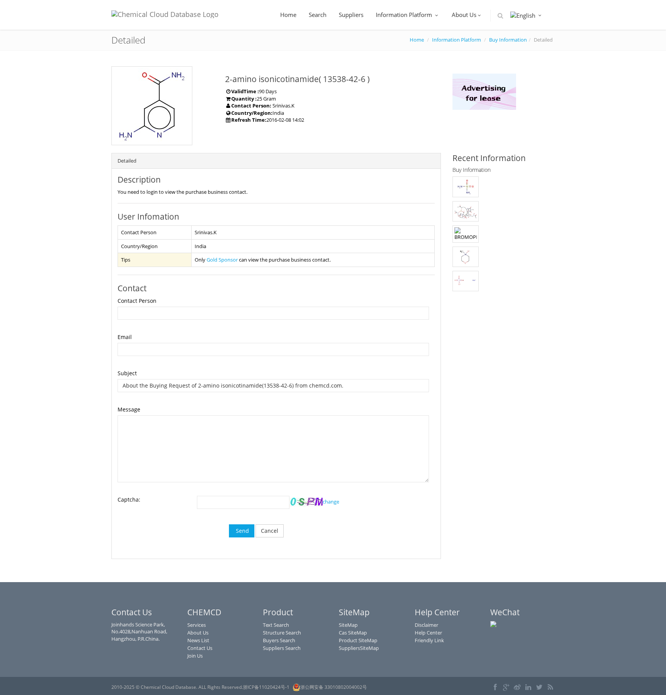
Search (317, 14)
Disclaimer (426, 624)
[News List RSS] (550, 688)
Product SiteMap (358, 640)
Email (125, 337)
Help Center (428, 632)
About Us (464, 14)
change (331, 501)
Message (129, 409)
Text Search (276, 624)
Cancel (269, 530)
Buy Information (508, 39)
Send (241, 530)
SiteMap (348, 624)
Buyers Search (279, 640)
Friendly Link (429, 640)
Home (288, 14)
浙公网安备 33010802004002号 (333, 687)
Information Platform (405, 14)
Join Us (195, 655)
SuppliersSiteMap (359, 648)
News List (198, 640)
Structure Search (282, 632)
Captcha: (129, 499)
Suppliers (351, 14)
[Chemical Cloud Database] (165, 12)
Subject (127, 373)
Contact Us (199, 648)
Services (196, 624)
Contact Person (137, 300)
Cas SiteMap (353, 632)
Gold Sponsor (222, 259)
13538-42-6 (344, 79)
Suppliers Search (282, 648)
